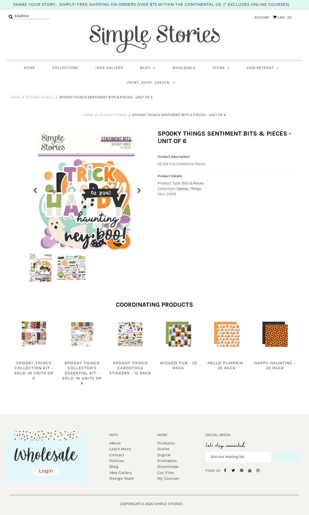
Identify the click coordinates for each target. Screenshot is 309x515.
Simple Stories (168, 504)
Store (219, 68)
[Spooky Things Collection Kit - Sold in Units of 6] (34, 354)
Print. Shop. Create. (149, 82)
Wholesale (184, 68)
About (115, 443)
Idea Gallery (109, 68)
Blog (145, 68)
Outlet (163, 449)
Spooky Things (40, 97)
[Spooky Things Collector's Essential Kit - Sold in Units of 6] (82, 354)
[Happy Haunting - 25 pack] (275, 354)
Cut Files (165, 473)
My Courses (168, 478)
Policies (116, 461)
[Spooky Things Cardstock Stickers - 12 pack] (130, 354)
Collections (65, 68)
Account (262, 17)
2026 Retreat (260, 68)
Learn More (120, 449)
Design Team (121, 478)
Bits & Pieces (193, 183)
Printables (167, 461)
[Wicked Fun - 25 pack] (178, 354)
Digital (164, 455)
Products (166, 443)
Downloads (168, 466)
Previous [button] (35, 190)
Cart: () (284, 17)
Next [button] (139, 190)
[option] (87, 191)
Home (29, 68)
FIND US (213, 470)
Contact (117, 455)
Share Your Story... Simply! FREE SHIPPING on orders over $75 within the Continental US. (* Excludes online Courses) (151, 4)
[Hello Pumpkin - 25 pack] (227, 354)
